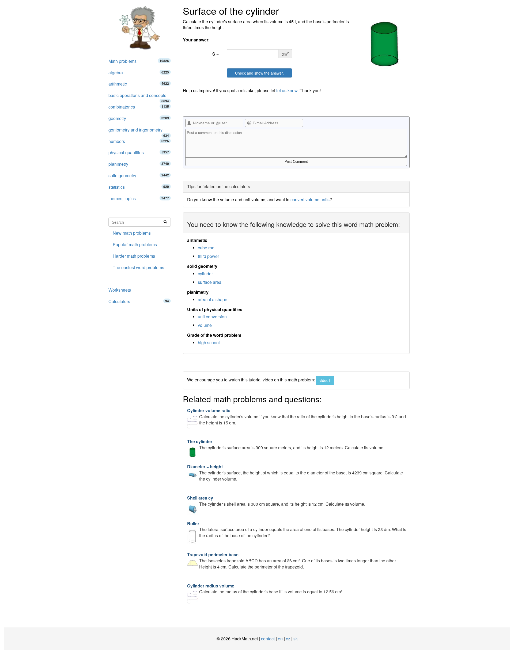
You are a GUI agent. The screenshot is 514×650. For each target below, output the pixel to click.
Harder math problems (134, 256)
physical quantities (138, 152)
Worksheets (119, 290)
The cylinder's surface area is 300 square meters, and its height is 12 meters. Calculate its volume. (285, 444)
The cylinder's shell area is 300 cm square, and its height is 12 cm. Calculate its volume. (276, 501)
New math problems (132, 233)
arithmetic (138, 84)
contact (268, 639)
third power (208, 256)
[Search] (165, 222)
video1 (325, 380)
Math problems (138, 61)
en (280, 639)
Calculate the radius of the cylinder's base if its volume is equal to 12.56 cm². (265, 589)
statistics (138, 187)
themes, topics (138, 198)
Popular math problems (135, 244)
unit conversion (212, 317)
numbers (138, 141)
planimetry (138, 164)
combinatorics (138, 107)
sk (295, 639)
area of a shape (212, 299)
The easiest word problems (138, 267)
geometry (138, 118)
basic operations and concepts (138, 96)
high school (209, 342)
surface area (209, 282)
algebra (138, 72)
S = (215, 54)
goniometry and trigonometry (138, 131)
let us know (286, 90)
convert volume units (310, 199)
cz (288, 639)
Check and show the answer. (259, 73)
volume (205, 325)
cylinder (205, 273)
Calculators (138, 301)
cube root (207, 248)
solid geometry (138, 175)
